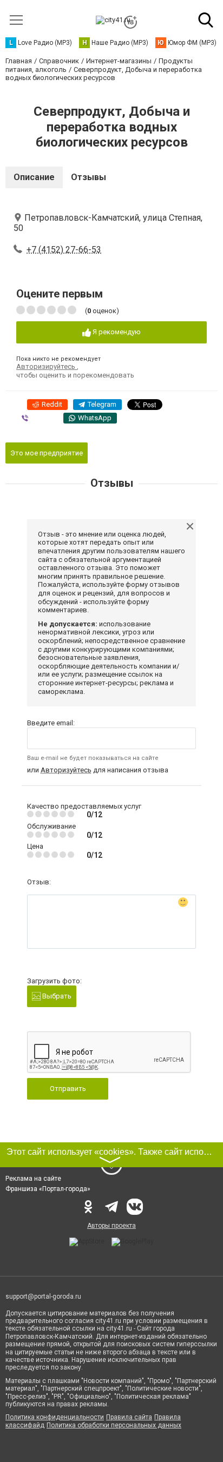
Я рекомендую (116, 332)
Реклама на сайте (33, 1178)
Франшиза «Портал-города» (47, 1189)
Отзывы (88, 177)
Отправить (68, 1088)
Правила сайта (129, 1417)
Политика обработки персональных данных (114, 1425)
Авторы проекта (111, 1225)
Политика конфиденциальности (54, 1417)
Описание (34, 177)
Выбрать (56, 996)
